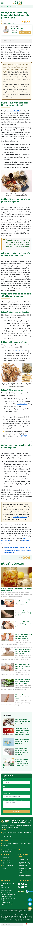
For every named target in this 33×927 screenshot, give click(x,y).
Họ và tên (5, 780)
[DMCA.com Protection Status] (21, 891)
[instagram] (19, 887)
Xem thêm (14, 32)
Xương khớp (10, 6)
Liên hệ (4, 868)
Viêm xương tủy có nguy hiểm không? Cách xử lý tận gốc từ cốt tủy (23, 613)
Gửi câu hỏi (16, 811)
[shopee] (26, 887)
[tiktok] (22, 887)
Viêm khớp (16, 6)
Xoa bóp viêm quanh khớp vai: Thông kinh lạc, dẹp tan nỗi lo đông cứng (23, 602)
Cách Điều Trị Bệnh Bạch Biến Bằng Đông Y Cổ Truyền (22, 721)
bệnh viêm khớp (15, 111)
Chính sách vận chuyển (25, 875)
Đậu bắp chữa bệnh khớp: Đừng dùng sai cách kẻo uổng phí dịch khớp (22, 681)
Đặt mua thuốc (6, 863)
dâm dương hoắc (22, 404)
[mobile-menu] (2, 3)
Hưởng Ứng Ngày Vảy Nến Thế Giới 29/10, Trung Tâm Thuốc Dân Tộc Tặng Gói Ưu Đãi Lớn (16, 763)
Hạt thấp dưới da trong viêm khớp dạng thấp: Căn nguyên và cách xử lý (23, 636)
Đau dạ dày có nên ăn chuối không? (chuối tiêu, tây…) (22, 741)
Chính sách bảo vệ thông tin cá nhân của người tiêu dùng (24, 863)
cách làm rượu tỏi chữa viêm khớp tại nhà (17, 547)
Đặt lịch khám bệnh (8, 865)
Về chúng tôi (6, 857)
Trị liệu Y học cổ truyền (20, 517)
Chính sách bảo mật (24, 859)
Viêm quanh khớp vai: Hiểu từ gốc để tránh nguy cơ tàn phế (23, 624)
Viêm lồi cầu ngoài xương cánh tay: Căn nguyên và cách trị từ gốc (22, 666)
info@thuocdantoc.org (7, 851)
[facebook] (19, 884)
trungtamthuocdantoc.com (10, 849)
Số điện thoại (6, 793)
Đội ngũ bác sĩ (6, 860)
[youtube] (26, 884)
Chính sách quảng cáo (25, 868)
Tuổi (4, 786)
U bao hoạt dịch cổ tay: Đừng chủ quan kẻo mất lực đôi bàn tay (23, 697)
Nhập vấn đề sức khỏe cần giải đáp (12, 800)
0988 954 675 (8, 904)
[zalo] (22, 884)
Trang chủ (3, 6)
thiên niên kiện (19, 351)
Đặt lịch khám (26, 32)
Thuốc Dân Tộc (10, 23)
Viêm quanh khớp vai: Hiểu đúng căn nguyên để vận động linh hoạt (23, 651)
